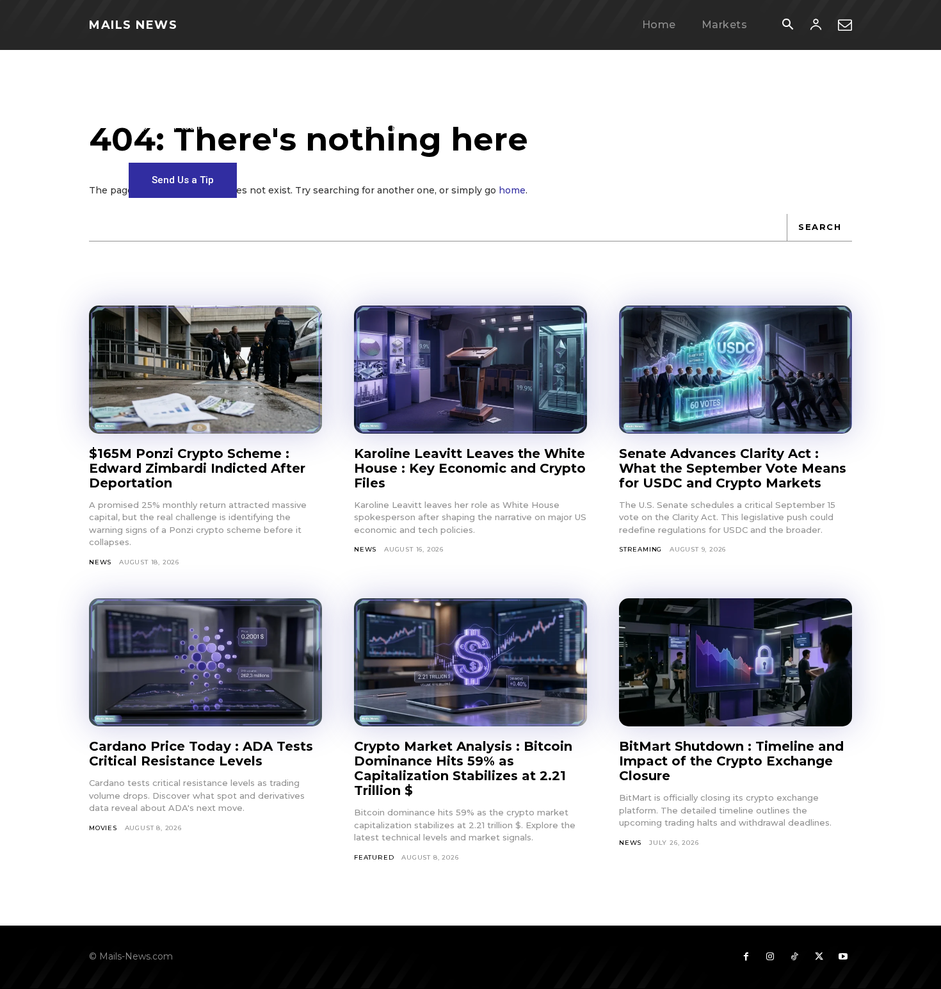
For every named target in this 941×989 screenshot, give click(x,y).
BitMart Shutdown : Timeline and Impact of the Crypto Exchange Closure (731, 761)
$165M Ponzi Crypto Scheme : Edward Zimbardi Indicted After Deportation (197, 468)
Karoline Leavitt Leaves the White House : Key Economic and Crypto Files (470, 468)
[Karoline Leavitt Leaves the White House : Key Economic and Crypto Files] (470, 370)
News (100, 562)
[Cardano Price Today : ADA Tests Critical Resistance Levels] (205, 662)
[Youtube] (843, 957)
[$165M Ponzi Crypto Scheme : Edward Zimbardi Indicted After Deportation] (205, 370)
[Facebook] (746, 957)
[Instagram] (770, 957)
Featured (374, 857)
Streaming (640, 549)
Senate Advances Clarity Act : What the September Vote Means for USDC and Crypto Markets (732, 468)
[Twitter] (819, 957)
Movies (103, 828)
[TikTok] (794, 957)
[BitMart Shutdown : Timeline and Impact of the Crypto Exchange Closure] (735, 662)
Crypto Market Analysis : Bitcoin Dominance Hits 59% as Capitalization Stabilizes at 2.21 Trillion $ (463, 768)
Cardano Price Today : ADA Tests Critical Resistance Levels (201, 754)
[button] (787, 25)
